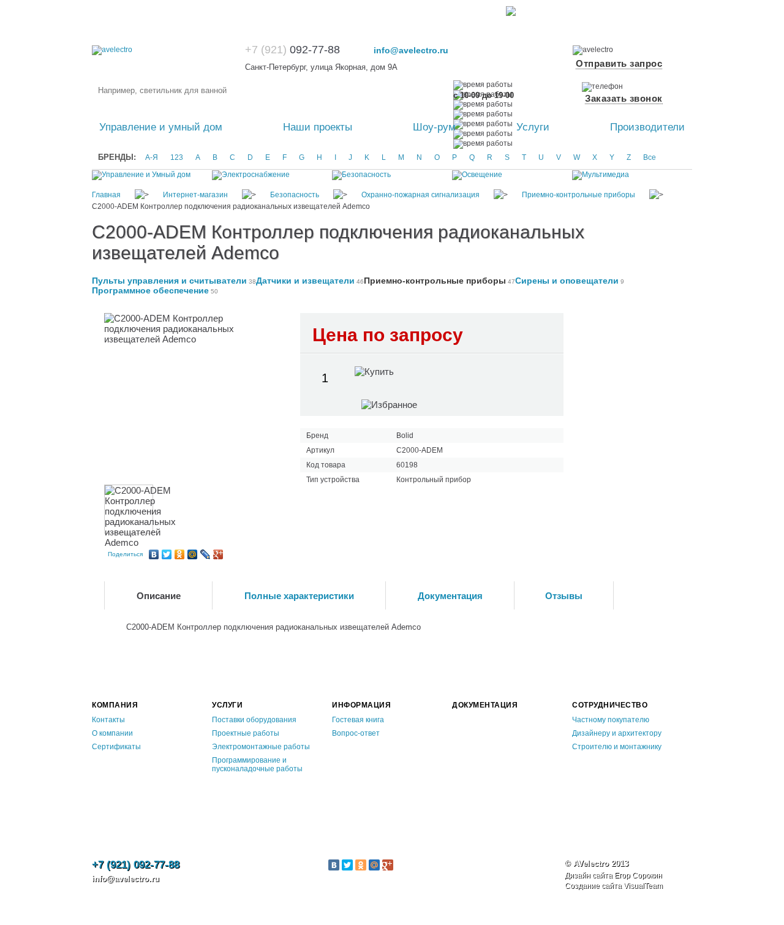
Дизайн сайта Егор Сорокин (613, 875)
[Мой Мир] (192, 554)
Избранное (578, 10)
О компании (112, 733)
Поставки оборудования (254, 719)
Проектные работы (245, 733)
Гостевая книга (358, 719)
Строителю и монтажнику (617, 746)
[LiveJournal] (205, 554)
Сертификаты (116, 746)
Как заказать (114, 10)
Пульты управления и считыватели (169, 280)
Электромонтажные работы (261, 746)
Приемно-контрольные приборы (435, 280)
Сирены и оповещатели (567, 280)
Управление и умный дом (160, 127)
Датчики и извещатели (305, 280)
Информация (361, 705)
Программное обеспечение (150, 290)
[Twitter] (166, 554)
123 (176, 157)
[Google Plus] (218, 554)
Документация (485, 705)
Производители (647, 127)
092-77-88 (294, 49)
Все (649, 157)
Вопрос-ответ (356, 733)
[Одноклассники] (179, 554)
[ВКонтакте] (154, 554)
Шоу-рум (434, 127)
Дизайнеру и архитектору (617, 733)
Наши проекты (317, 127)
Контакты (108, 719)
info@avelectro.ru (411, 50)
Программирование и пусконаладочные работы (257, 764)
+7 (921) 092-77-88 (135, 864)
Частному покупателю (610, 719)
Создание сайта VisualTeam (614, 886)
